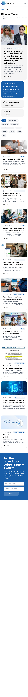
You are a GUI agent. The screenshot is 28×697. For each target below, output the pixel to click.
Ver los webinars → (8, 105)
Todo (3, 120)
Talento (4, 131)
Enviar (11, 494)
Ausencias (5, 124)
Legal (19, 131)
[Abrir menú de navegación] (25, 3)
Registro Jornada (13, 120)
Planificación (14, 124)
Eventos (12, 131)
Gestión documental (7, 128)
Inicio (2, 9)
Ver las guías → (7, 115)
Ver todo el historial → (9, 96)
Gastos (18, 128)
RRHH (3, 135)
